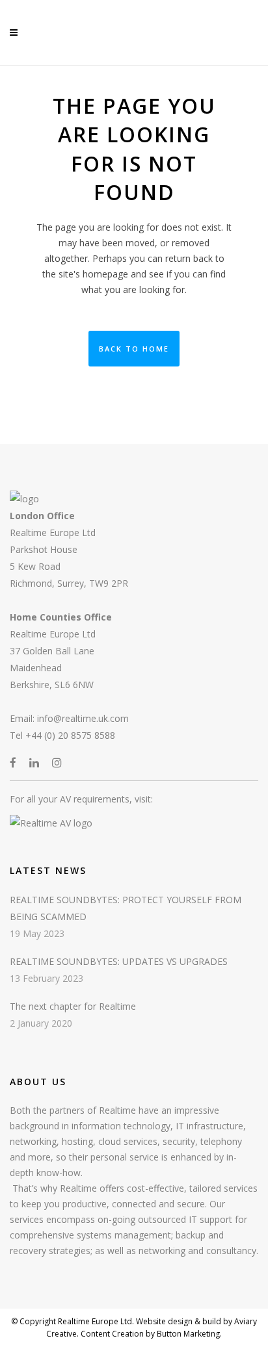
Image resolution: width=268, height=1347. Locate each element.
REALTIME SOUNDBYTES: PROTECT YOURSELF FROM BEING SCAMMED (125, 908)
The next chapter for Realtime (73, 1006)
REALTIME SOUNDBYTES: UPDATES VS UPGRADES (119, 961)
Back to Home (134, 348)
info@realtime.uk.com (83, 718)
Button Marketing (187, 1333)
